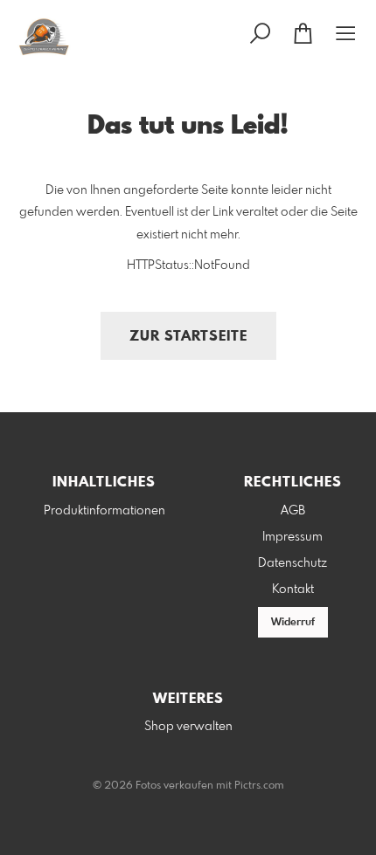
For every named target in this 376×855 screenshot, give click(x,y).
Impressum (292, 537)
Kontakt (293, 589)
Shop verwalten (188, 727)
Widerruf (293, 622)
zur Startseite (188, 336)
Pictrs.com (259, 786)
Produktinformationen (104, 511)
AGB (293, 511)
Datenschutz (292, 563)
